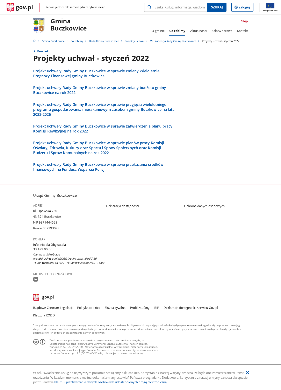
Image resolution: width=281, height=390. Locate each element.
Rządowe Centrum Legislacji (53, 308)
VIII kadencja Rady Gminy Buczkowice (173, 41)
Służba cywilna (115, 308)
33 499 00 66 (42, 249)
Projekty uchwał (134, 41)
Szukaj (217, 7)
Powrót (42, 51)
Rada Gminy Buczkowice (104, 41)
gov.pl (48, 297)
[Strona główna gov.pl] (34, 41)
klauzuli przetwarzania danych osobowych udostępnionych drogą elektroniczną (110, 382)
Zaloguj (245, 8)
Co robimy (77, 41)
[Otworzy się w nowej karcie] (35, 279)
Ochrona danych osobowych (204, 206)
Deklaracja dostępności (122, 206)
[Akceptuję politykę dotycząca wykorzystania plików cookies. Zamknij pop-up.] (247, 372)
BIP (156, 308)
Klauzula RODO (44, 315)
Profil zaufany (140, 308)
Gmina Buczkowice (69, 24)
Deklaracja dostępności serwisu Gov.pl (191, 308)
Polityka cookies (88, 308)
